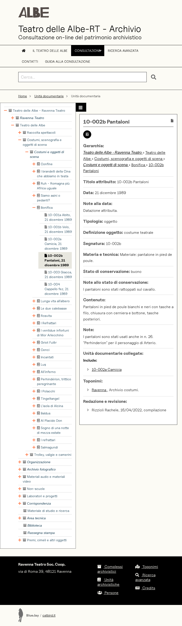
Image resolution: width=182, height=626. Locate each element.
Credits (148, 588)
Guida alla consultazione (67, 61)
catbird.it (48, 615)
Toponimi (149, 566)
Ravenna (99, 390)
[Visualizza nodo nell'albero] (87, 134)
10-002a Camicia (107, 369)
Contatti (30, 61)
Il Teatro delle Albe (50, 51)
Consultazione (88, 52)
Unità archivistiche (108, 582)
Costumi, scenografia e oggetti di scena (128, 158)
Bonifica (138, 165)
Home (22, 96)
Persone (111, 592)
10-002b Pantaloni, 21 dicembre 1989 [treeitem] (57, 260)
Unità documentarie (49, 96)
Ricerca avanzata (123, 51)
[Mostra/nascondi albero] (81, 107)
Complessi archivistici (110, 569)
